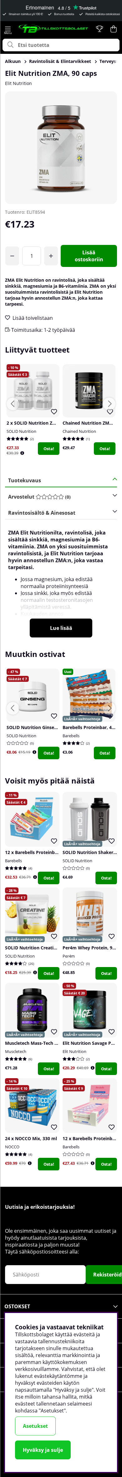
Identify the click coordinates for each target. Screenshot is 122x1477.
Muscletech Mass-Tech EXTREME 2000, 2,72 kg (54, 1043)
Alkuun (13, 61)
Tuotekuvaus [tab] (24, 480)
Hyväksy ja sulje (43, 1449)
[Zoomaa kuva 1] (61, 147)
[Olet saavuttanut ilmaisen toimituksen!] (12, 255)
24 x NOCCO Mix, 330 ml (31, 1138)
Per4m (69, 956)
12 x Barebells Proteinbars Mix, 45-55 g (46, 852)
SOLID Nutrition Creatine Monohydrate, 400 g (54, 948)
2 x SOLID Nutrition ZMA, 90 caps (42, 423)
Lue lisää (61, 628)
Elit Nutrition (18, 83)
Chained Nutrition (79, 431)
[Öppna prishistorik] (22, 453)
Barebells (71, 735)
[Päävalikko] (8, 29)
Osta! (48, 448)
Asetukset (35, 1426)
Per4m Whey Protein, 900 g (92, 948)
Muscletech (15, 1051)
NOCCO (12, 1147)
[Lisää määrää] (51, 255)
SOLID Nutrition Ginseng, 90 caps (42, 727)
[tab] (59, 496)
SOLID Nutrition (21, 431)
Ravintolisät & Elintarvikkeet (60, 61)
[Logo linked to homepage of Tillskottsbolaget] (53, 29)
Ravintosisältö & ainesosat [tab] (41, 512)
